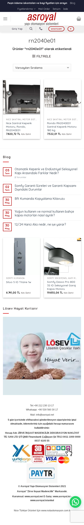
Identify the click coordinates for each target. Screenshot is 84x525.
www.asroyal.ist (62, 496)
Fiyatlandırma (25, 8)
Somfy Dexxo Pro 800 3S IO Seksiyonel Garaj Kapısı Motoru (61, 285)
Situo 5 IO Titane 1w (18, 282)
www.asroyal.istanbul (42, 500)
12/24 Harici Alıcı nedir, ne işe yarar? (40, 224)
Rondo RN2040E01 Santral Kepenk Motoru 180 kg (62, 126)
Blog (72, 2)
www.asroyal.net (34, 496)
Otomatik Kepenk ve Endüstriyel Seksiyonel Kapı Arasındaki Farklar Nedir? (46, 171)
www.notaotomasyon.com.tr (55, 510)
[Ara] (31, 28)
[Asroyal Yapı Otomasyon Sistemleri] (42, 19)
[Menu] (5, 18)
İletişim (57, 8)
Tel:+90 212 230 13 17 (42, 405)
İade (65, 8)
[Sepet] (79, 18)
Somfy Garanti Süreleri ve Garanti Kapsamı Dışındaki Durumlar (45, 187)
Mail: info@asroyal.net (42, 414)
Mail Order (44, 8)
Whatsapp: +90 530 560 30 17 (42, 409)
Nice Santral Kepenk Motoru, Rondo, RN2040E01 (19, 126)
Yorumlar (20, 177)
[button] (75, 502)
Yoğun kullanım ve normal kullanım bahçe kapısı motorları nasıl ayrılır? (44, 213)
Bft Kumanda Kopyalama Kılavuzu (40, 199)
